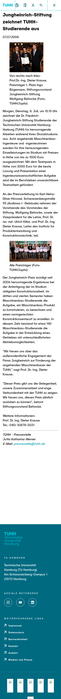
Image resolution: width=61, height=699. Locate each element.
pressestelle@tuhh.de (29, 444)
